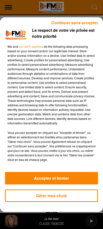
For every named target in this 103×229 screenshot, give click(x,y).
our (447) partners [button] (31, 46)
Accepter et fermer (51, 178)
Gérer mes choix (51, 195)
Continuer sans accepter (74, 23)
